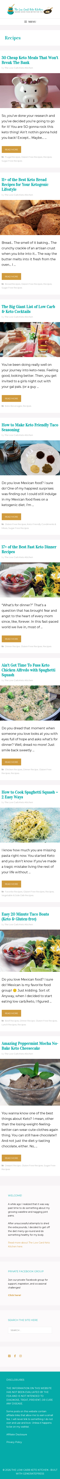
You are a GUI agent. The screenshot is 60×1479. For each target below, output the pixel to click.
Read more (11, 149)
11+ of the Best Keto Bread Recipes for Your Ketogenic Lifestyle (25, 184)
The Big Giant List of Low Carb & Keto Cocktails (28, 309)
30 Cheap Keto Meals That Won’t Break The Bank (30, 60)
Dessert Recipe (13, 1165)
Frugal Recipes (12, 157)
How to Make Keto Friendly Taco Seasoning (30, 427)
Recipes (47, 157)
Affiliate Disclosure (16, 1434)
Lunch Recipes (9, 1024)
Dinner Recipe (12, 646)
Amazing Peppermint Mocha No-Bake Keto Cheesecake (30, 1046)
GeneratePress (33, 1473)
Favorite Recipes (13, 891)
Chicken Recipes (13, 769)
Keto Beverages (13, 406)
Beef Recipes (12, 1020)
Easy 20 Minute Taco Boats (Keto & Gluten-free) (25, 917)
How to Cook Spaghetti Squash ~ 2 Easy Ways (30, 795)
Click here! (14, 1295)
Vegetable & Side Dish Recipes (17, 895)
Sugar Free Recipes (12, 161)
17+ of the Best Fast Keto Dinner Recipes (29, 549)
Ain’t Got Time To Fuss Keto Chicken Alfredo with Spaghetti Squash (28, 670)
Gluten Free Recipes (31, 157)
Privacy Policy (14, 1442)
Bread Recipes (12, 284)
